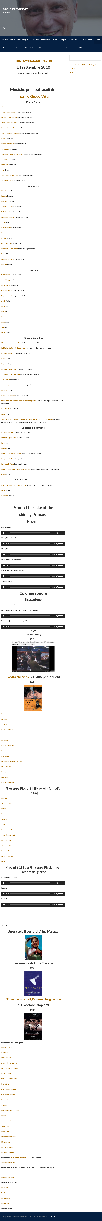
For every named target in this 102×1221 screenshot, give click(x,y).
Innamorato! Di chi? (8, 217)
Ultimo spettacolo (7, 144)
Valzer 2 (4, 824)
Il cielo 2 (4, 138)
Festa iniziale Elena (7, 1177)
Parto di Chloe (6, 1073)
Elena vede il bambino (8, 1137)
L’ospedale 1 (5, 1052)
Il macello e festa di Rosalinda (12, 154)
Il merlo (4, 238)
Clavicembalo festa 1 (8, 1089)
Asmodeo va (5, 380)
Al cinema (4, 724)
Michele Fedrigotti (15, 9)
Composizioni (74, 40)
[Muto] (57, 533)
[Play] (4, 533)
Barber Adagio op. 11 (8, 782)
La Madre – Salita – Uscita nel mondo (13, 348)
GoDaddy (52, 1217)
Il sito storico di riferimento (40, 40)
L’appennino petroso (8, 830)
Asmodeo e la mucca (8, 353)
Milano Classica (84, 48)
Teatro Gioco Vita (33, 96)
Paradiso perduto (7, 856)
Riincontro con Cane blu (9, 317)
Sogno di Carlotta (7, 296)
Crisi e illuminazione (8, 1162)
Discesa (4, 751)
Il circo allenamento (8, 128)
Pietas (3, 1115)
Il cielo (4, 107)
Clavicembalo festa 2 (8, 1094)
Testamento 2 (6, 1126)
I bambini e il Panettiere (9, 369)
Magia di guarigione (8, 395)
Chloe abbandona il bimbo (10, 1079)
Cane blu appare (6, 280)
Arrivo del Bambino (8, 480)
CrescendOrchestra (54, 48)
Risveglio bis (5, 1198)
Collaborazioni (87, 40)
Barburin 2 (5, 851)
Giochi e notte (6, 243)
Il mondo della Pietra (8, 432)
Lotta (3, 322)
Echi (2, 814)
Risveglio (4, 740)
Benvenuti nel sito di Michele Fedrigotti (15, 40)
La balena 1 (5, 159)
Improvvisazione (7, 766)
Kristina (4, 390)
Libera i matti (5, 1203)
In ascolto (4, 777)
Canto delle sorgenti (8, 835)
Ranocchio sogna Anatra (9, 249)
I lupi (3, 170)
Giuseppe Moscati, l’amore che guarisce (33, 999)
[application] (33, 533)
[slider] (61, 532)
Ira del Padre (5, 409)
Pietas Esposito (6, 1047)
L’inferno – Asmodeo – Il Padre (11, 343)
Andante (4, 735)
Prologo (4, 196)
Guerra (3, 474)
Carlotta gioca (6, 274)
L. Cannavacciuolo (19, 1157)
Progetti (63, 40)
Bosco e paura (6, 227)
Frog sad (4, 201)
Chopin (41, 48)
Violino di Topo (6, 206)
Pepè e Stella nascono (9, 112)
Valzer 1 (4, 819)
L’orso (3, 443)
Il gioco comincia (7, 714)
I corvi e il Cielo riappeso (10, 175)
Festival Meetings (70, 48)
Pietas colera (5, 1131)
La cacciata (5, 149)
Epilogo (4, 264)
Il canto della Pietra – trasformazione (13, 485)
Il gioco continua (7, 730)
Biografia (72, 68)
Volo (3, 327)
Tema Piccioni (6, 803)
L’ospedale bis (6, 1058)
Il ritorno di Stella (7, 180)
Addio (3, 301)
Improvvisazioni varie (33, 60)
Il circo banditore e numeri (11, 133)
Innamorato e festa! (8, 259)
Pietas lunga (5, 1142)
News (55, 40)
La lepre (4, 448)
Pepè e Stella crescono (9, 117)
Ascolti (97, 40)
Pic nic (3, 306)
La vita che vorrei (19, 677)
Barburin (4, 798)
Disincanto (5, 756)
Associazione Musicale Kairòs (26, 48)
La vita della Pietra (7, 464)
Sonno (3, 222)
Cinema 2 (4, 1105)
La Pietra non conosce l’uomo (11, 453)
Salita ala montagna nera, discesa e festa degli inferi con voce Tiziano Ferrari (27, 419)
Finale (3, 332)
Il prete (3, 358)
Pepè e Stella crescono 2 (10, 122)
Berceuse (4, 495)
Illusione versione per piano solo (12, 761)
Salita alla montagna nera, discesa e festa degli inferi (18, 401)
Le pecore (4, 364)
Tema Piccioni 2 (6, 845)
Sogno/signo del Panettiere (10, 374)
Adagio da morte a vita (9, 1063)
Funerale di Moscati (8, 1152)
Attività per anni (7, 48)
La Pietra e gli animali (8, 438)
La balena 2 (5, 165)
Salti (2, 254)
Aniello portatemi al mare (10, 1110)
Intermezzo (5, 233)
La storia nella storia (8, 745)
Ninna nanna (5, 285)
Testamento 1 (6, 1121)
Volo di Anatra (6, 212)
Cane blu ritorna (6, 290)
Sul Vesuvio (5, 1193)
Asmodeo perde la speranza (10, 385)
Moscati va (5, 1084)
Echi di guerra (6, 840)
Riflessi (3, 808)
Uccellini (4, 191)
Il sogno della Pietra (8, 459)
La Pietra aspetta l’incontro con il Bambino (15, 469)
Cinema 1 (4, 1100)
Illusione (4, 719)
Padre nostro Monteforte (10, 1068)
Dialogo (4, 772)
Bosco (3, 311)
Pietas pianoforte (7, 1147)
